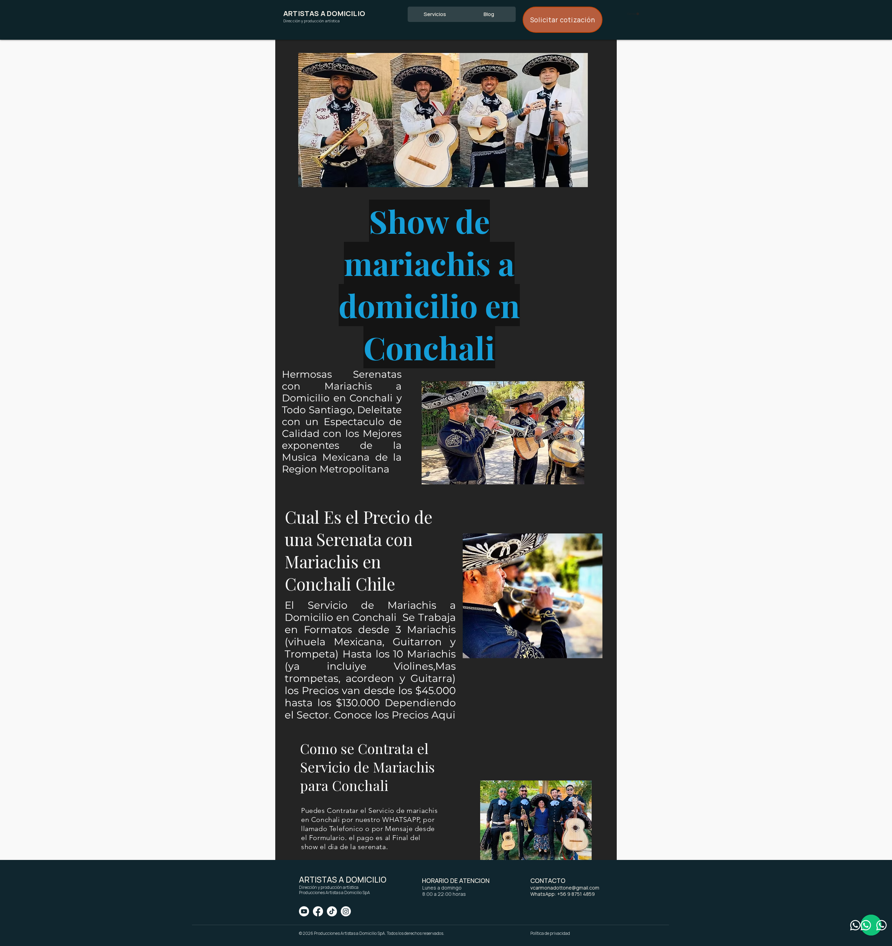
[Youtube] (304, 911)
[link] (633, 14)
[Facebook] (318, 911)
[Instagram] (346, 911)
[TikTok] (332, 911)
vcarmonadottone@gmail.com (564, 887)
